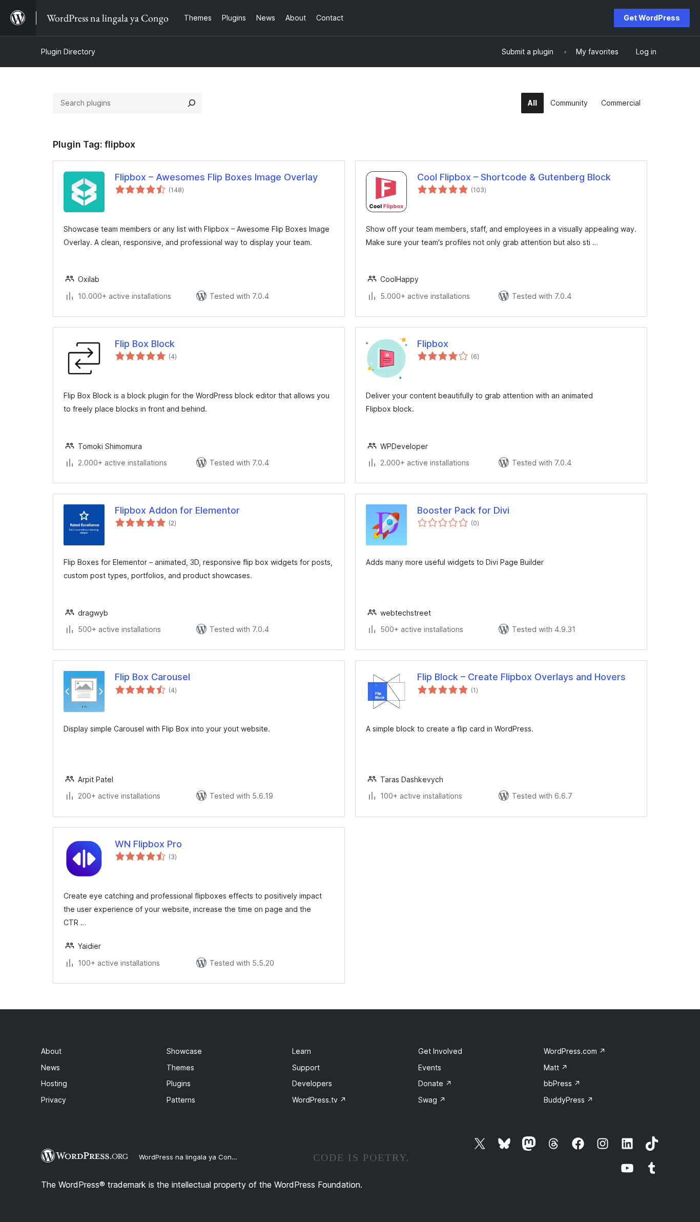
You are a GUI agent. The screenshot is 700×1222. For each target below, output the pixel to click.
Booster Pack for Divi (463, 510)
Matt (556, 1067)
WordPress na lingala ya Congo (189, 1157)
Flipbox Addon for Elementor (177, 510)
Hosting (54, 1083)
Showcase (184, 1051)
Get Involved (440, 1051)
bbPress (562, 1083)
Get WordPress (652, 17)
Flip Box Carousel (152, 676)
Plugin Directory (68, 51)
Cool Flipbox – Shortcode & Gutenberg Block (514, 177)
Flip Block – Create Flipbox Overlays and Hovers (521, 676)
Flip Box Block (145, 343)
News (50, 1067)
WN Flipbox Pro (148, 844)
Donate (435, 1083)
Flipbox (432, 343)
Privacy (53, 1099)
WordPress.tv (319, 1099)
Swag (432, 1099)
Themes (180, 1067)
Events (429, 1067)
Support (306, 1067)
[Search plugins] (191, 103)
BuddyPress (568, 1099)
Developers (312, 1083)
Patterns (181, 1099)
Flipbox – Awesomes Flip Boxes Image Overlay (216, 177)
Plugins (179, 1083)
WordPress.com (575, 1051)
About (51, 1051)
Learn (301, 1051)
